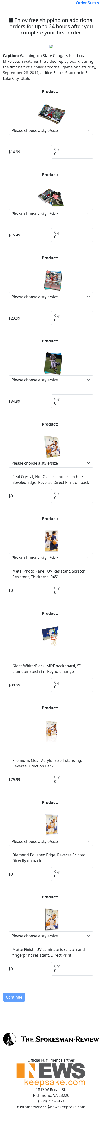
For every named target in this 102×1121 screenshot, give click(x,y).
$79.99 (14, 779)
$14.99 (14, 151)
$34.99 (14, 401)
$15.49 (14, 235)
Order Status (87, 2)
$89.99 (14, 685)
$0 (11, 495)
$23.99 (14, 318)
